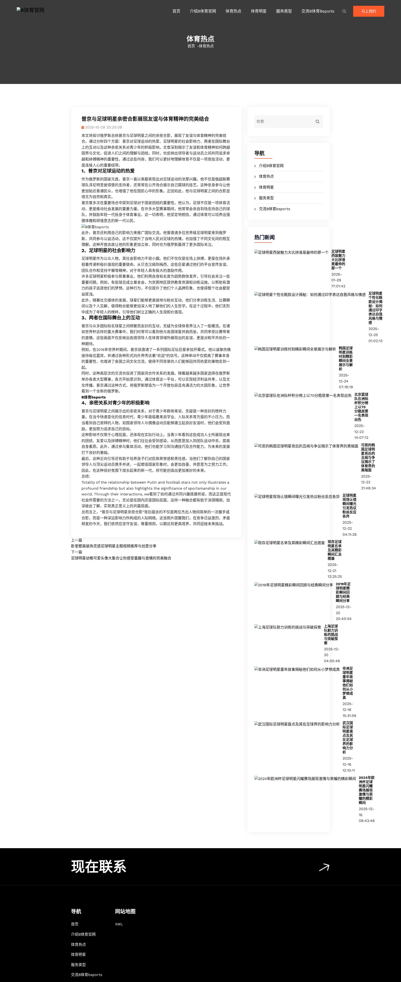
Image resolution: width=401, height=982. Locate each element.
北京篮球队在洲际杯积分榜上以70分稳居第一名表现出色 (361, 407)
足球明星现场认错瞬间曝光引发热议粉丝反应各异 (349, 505)
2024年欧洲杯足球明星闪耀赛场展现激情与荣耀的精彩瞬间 (367, 790)
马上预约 (368, 11)
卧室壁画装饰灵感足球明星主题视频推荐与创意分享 (113, 546)
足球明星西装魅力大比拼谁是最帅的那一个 (338, 259)
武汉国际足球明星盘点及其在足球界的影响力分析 (348, 737)
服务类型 (284, 11)
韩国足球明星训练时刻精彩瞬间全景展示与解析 (346, 358)
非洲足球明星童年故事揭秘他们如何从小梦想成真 (348, 683)
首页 (176, 11)
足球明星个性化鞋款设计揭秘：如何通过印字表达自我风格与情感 (375, 308)
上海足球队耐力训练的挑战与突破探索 (331, 634)
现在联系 (99, 867)
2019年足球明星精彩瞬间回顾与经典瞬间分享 (343, 592)
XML (119, 924)
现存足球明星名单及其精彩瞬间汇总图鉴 (335, 550)
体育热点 (233, 11)
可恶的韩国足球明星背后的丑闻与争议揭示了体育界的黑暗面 (368, 457)
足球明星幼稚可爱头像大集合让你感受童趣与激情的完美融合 (121, 558)
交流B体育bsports (317, 11)
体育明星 (259, 11)
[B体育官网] (60, 10)
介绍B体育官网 (203, 11)
